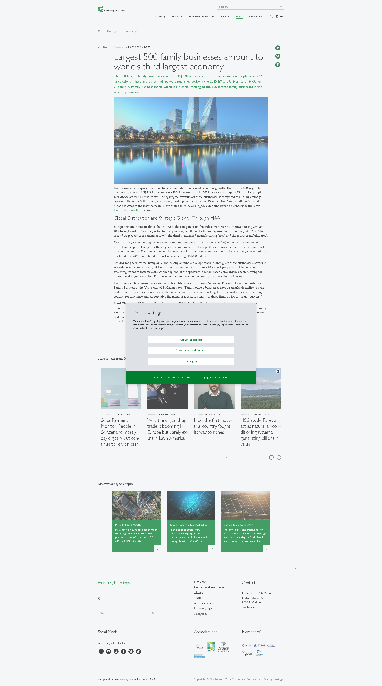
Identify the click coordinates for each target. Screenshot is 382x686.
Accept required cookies (191, 350)
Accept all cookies (191, 339)
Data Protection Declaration (172, 377)
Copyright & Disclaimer (213, 377)
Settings (189, 361)
